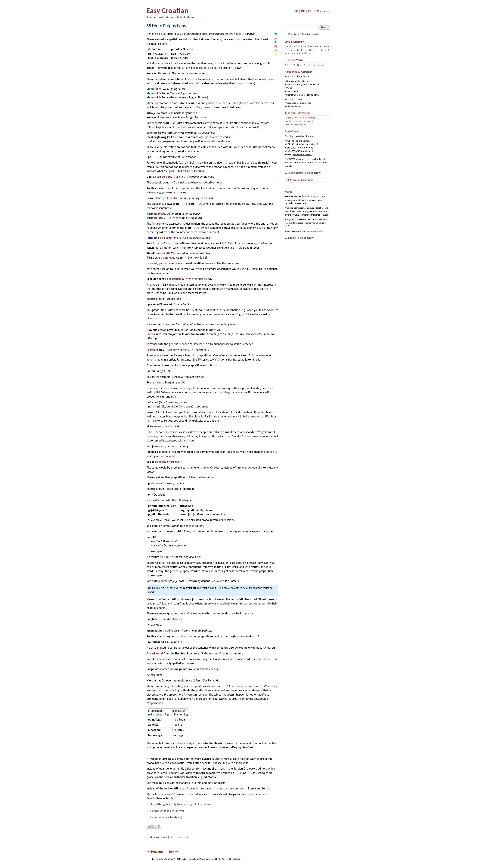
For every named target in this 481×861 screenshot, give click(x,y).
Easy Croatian (167, 11)
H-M (293, 65)
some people (315, 231)
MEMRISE (298, 125)
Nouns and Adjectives (297, 81)
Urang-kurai (204, 859)
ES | (311, 11)
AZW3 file (291, 147)
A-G (286, 65)
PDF (288, 141)
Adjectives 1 (311, 118)
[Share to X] (155, 827)
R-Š (308, 65)
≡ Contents (322, 11)
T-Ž (313, 65)
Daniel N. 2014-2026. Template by (183, 859)
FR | (297, 11)
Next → (173, 852)
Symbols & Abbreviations (297, 76)
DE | (304, 11)
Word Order (292, 91)
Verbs (289, 88)
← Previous (155, 852)
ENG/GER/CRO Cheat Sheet (299, 151)
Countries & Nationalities (298, 103)
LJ (298, 50)
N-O (299, 65)
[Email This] (148, 827)
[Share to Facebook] (159, 827)
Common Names (294, 99)
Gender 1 (289, 121)
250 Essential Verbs (302, 154)
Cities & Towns (293, 106)
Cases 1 (299, 121)
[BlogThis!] (152, 827)
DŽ (307, 46)
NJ (310, 50)
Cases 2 (309, 121)
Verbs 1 (299, 118)
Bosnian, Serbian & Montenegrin (302, 95)
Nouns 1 (289, 118)
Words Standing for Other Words (302, 84)
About (307, 53)
